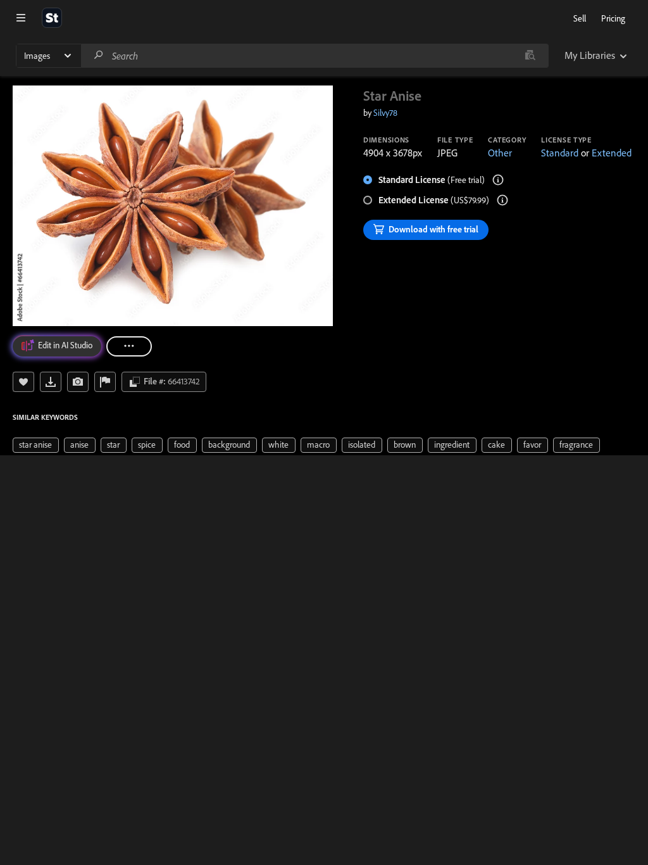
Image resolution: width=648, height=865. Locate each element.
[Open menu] (21, 18)
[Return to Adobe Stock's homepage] (52, 18)
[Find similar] (530, 55)
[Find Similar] (78, 382)
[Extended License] (502, 200)
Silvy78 (385, 112)
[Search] (99, 55)
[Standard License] (498, 180)
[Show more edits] (129, 346)
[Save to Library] (23, 382)
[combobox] (314, 55)
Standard (559, 152)
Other (500, 152)
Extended (612, 152)
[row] (36, 445)
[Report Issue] (105, 382)
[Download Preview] (50, 382)
